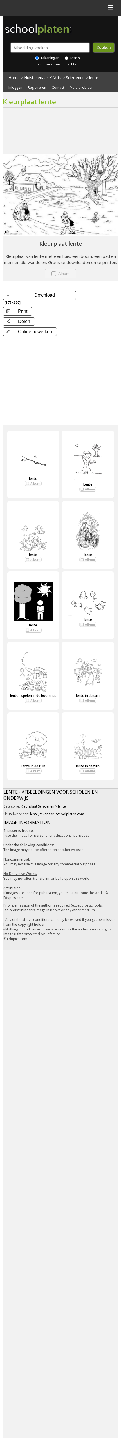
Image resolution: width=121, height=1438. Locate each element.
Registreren (37, 87)
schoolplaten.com (69, 814)
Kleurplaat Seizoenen (37, 806)
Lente (87, 484)
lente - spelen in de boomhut (33, 695)
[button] (30, 331)
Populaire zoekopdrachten (58, 64)
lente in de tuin (88, 695)
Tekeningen (49, 58)
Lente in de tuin (33, 766)
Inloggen (15, 87)
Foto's (74, 58)
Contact (58, 87)
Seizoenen (75, 77)
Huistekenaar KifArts (42, 77)
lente (93, 77)
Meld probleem (82, 87)
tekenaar (47, 814)
